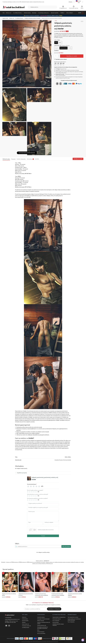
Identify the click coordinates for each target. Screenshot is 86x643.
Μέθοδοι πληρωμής (40, 620)
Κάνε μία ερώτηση (66, 546)
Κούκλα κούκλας (25, 618)
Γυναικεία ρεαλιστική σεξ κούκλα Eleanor (75, 594)
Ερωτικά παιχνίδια (25, 620)
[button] (80, 13)
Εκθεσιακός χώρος (6, 159)
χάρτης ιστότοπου (61, 641)
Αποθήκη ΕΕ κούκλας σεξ (75, 562)
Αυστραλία (57, 48)
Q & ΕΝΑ (37, 159)
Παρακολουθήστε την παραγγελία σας (59, 617)
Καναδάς (69, 48)
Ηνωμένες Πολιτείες (63, 48)
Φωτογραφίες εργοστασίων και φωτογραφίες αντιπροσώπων (42, 628)
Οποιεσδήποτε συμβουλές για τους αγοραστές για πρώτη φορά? (38, 507)
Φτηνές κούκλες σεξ (25, 624)
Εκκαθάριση (56, 50)
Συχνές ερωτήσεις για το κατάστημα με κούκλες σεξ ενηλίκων (74, 619)
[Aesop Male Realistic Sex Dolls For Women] (82, 21)
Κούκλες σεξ (11, 18)
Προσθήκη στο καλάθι (72, 56)
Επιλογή (10, 599)
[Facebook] (6, 625)
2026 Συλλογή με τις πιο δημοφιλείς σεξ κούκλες (36, 562)
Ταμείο (82, 8)
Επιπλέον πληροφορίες (21, 159)
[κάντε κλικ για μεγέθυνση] (26, 53)
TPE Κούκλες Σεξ (49, 563)
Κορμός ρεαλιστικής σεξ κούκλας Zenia (9, 594)
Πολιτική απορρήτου (40, 631)
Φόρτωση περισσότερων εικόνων (27, 152)
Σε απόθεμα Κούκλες (19, 18)
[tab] (7, 158)
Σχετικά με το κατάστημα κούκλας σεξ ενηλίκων (43, 623)
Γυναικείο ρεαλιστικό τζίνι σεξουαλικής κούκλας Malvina (41, 594)
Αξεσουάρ (23, 622)
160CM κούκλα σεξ (15, 562)
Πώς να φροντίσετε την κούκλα (73, 617)
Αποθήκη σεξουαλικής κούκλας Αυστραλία (32, 18)
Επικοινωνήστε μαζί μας (73, 8)
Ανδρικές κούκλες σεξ (50, 562)
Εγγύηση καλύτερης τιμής (41, 625)
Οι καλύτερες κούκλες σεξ (26, 625)
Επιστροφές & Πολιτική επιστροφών (43, 618)
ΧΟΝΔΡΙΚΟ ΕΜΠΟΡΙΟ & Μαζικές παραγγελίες (58, 625)
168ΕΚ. (60, 42)
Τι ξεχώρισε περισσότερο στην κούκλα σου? (35, 503)
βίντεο (38, 630)
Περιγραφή (13, 159)
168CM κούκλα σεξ (22, 562)
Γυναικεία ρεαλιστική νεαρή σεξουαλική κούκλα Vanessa (57, 594)
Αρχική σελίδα (5, 18)
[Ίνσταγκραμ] (9, 625)
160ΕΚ (56, 42)
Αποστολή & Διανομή (41, 617)
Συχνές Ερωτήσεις (56, 622)
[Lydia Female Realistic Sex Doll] (81, 21)
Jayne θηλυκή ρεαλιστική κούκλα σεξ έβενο (26, 594)
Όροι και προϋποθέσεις (41, 633)
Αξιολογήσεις (30, 159)
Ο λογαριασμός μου (63, 8)
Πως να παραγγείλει (56, 620)
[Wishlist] (15, 574)
